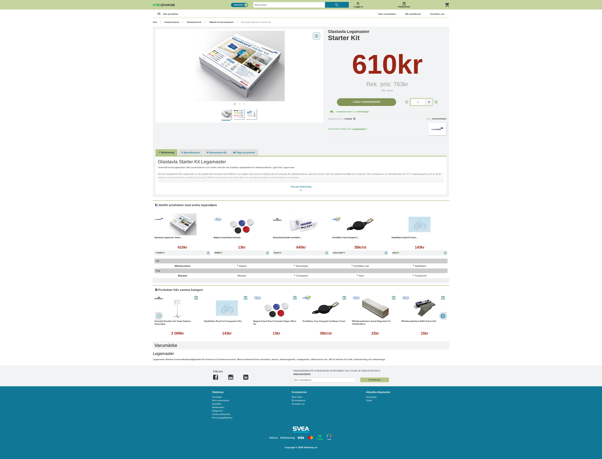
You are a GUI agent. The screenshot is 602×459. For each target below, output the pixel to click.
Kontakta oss (298, 404)
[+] (436, 102)
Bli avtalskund (298, 400)
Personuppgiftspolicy (222, 417)
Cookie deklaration (221, 414)
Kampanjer (371, 397)
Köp (167, 232)
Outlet (369, 400)
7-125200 (348, 119)
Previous (159, 316)
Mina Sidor (297, 397)
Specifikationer (191, 152)
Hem (155, 22)
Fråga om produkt (245, 152)
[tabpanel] (239, 66)
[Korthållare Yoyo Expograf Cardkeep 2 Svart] (360, 224)
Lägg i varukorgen (366, 102)
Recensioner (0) (217, 152)
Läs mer (198, 232)
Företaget (217, 397)
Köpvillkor (217, 404)
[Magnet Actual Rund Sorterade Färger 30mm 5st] (242, 224)
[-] (406, 102)
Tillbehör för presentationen (221, 22)
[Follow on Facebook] (215, 378)
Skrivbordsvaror (194, 22)
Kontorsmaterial (172, 22)
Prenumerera (374, 380)
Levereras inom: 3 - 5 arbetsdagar (352, 111)
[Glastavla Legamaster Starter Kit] (239, 66)
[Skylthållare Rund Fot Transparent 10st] (419, 224)
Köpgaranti (217, 410)
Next (443, 316)
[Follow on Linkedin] (245, 378)
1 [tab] (234, 104)
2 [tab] (239, 104)
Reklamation (218, 407)
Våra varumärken (220, 400)
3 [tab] (244, 104)
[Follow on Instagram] (230, 378)
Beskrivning (167, 152)
